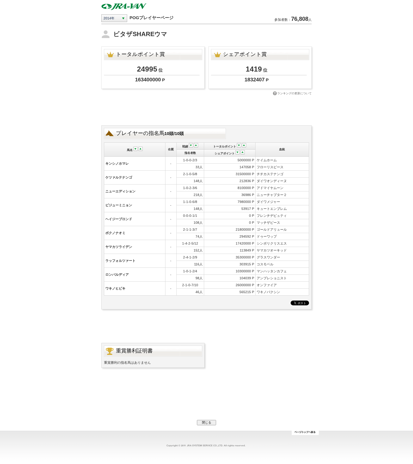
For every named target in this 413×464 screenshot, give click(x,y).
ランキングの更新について (294, 93)
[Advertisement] (206, 110)
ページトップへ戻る (305, 433)
